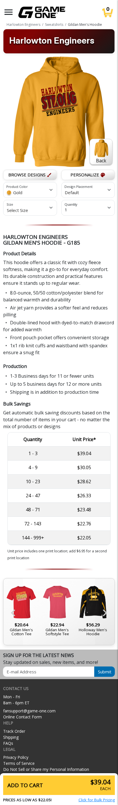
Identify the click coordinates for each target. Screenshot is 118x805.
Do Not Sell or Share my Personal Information (46, 769)
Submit (104, 672)
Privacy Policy (15, 757)
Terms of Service (19, 763)
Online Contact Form (22, 717)
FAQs (8, 743)
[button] (8, 12)
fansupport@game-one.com (29, 711)
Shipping (11, 737)
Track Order (14, 731)
